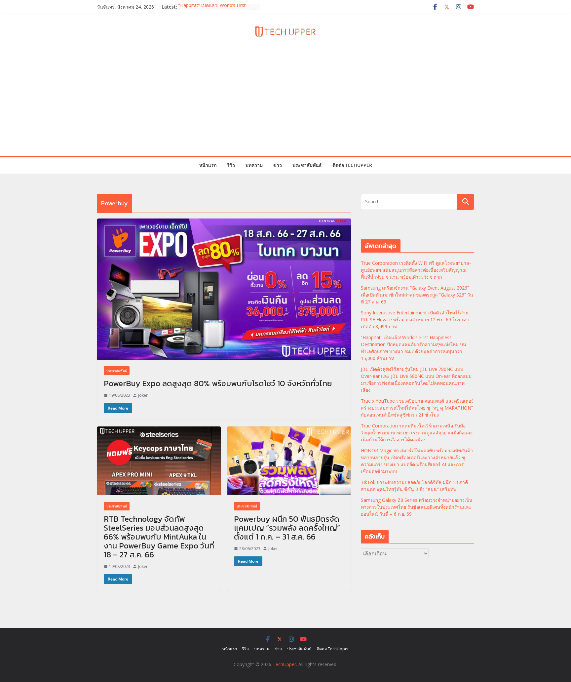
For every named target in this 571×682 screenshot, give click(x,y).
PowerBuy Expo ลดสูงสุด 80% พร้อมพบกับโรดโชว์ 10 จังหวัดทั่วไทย (218, 383)
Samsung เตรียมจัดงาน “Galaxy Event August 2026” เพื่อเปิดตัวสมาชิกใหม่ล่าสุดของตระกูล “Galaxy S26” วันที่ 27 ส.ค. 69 (417, 295)
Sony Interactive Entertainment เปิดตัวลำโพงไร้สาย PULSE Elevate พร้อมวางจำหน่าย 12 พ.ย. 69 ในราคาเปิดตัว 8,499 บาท (415, 319)
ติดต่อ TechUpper (352, 165)
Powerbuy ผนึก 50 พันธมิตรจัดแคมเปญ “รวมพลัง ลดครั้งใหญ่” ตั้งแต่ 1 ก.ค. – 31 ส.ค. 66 (287, 527)
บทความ (254, 165)
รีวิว (231, 165)
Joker (143, 395)
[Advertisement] (285, 106)
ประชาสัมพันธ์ (307, 165)
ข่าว (277, 165)
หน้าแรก (207, 165)
